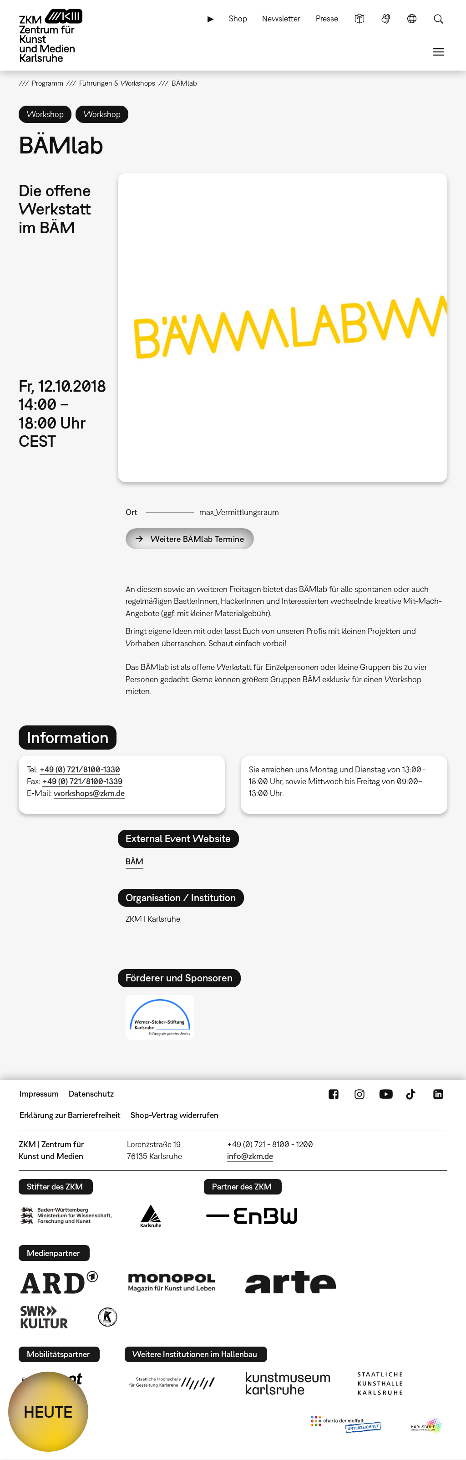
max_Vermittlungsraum (239, 512)
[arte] (290, 1282)
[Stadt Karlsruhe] (151, 1216)
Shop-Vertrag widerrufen (174, 1115)
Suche (438, 18)
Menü (438, 51)
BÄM (134, 861)
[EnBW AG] (251, 1216)
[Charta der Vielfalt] (345, 1426)
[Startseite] (60, 35)
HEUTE (48, 1412)
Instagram (359, 1093)
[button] (282, 327)
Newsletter (281, 18)
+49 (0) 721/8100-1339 (82, 781)
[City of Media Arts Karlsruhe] (427, 1426)
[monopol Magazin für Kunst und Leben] (171, 1282)
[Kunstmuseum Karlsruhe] (288, 1383)
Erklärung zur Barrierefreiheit (70, 1115)
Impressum (39, 1093)
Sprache (412, 18)
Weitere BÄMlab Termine (197, 539)
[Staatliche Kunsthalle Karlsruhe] (380, 1383)
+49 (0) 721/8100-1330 (80, 769)
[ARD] (59, 1282)
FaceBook (333, 1093)
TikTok (412, 1093)
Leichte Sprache (359, 18)
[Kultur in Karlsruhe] (107, 1317)
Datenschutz (91, 1093)
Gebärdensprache (386, 18)
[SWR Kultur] (44, 1317)
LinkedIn (438, 1093)
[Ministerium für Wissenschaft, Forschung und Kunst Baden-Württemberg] (65, 1215)
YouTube (386, 1093)
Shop (238, 18)
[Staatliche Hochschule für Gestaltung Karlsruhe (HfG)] (172, 1383)
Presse (327, 18)
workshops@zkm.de (89, 793)
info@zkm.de (250, 1156)
